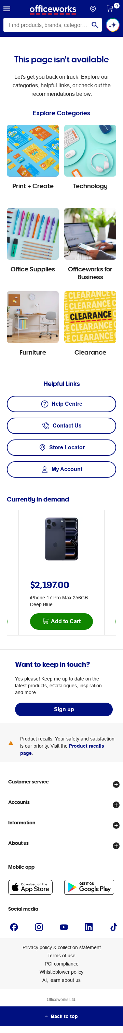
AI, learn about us (61, 980)
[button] (6, 9)
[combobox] (52, 25)
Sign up (64, 709)
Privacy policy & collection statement (62, 947)
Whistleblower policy (61, 972)
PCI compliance (62, 963)
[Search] (95, 25)
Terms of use (61, 955)
